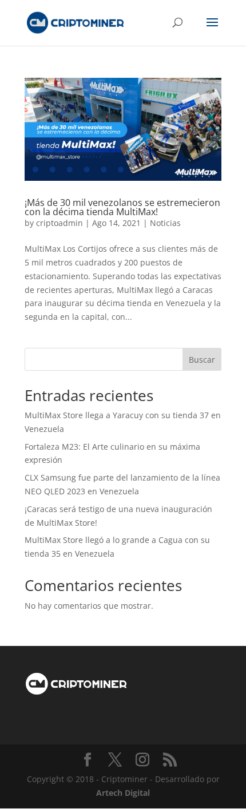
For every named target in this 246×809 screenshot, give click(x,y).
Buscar (202, 359)
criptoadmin (59, 222)
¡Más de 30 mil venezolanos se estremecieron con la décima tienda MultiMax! (122, 207)
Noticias (165, 222)
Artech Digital (123, 792)
